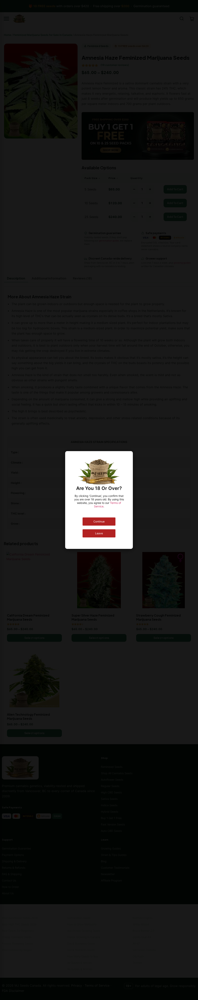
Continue (99, 521)
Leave (99, 533)
